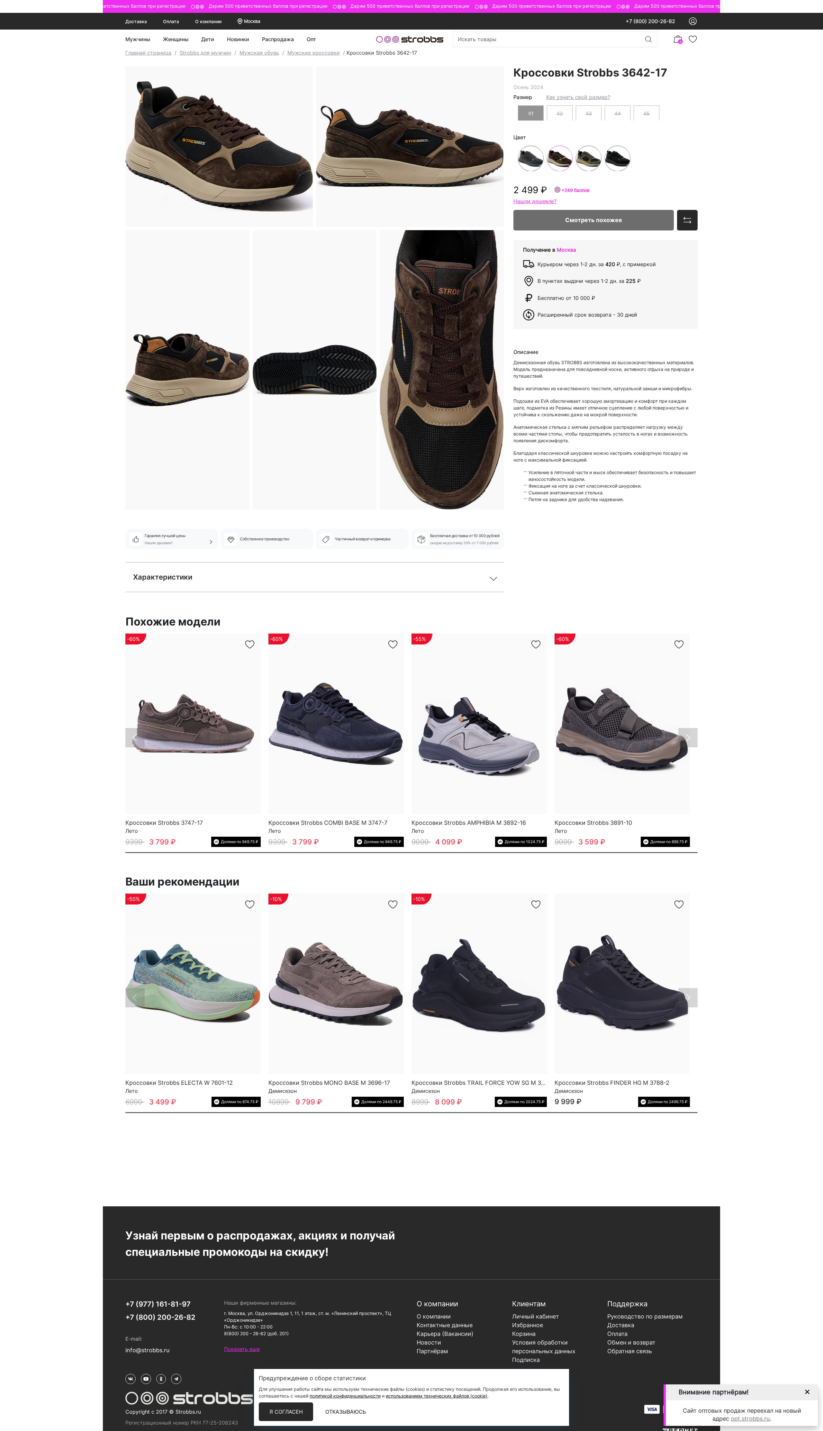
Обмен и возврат (631, 1342)
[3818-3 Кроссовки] (479, 984)
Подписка (526, 1359)
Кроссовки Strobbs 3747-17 (164, 822)
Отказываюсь (345, 1411)
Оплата (171, 21)
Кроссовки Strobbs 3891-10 (593, 822)
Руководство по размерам (645, 1316)
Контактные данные (445, 1325)
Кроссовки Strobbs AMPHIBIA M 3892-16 (469, 822)
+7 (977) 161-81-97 (158, 1304)
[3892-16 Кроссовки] (479, 724)
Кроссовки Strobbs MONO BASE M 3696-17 (329, 1082)
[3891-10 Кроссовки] (622, 724)
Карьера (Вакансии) (445, 1333)
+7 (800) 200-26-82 (650, 21)
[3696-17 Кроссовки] (336, 984)
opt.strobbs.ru (750, 1418)
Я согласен (286, 1411)
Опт (311, 39)
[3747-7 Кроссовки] (336, 724)
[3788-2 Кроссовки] (622, 984)
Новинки (238, 39)
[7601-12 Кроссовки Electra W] (193, 984)
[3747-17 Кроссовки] (193, 724)
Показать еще (242, 1349)
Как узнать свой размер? (578, 97)
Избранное (527, 1325)
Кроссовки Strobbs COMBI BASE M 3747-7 (327, 822)
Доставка (136, 21)
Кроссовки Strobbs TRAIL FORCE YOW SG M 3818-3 (484, 1082)
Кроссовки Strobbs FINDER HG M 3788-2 (612, 1082)
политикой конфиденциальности (345, 1396)
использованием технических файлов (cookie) (436, 1396)
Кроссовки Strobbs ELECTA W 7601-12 (179, 1082)
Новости (429, 1342)
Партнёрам (432, 1351)
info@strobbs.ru (147, 1350)
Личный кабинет (535, 1316)
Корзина (524, 1333)
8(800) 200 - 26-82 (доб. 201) (256, 1333)
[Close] (807, 1392)
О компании (208, 21)
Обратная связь (629, 1351)
